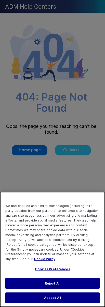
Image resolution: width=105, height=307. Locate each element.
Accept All (52, 298)
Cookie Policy (44, 259)
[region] (52, 249)
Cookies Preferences (52, 269)
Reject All (52, 283)
